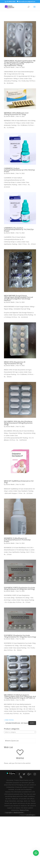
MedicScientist (18, 812)
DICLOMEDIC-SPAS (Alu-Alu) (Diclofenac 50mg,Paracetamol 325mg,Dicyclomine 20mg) (18, 423)
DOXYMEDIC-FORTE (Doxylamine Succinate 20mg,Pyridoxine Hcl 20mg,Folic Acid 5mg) (19, 588)
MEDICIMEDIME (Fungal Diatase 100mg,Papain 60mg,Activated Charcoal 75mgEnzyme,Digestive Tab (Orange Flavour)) (18, 298)
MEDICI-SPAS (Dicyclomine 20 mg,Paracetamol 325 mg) (14, 363)
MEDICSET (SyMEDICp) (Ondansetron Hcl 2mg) (18, 482)
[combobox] (20, 732)
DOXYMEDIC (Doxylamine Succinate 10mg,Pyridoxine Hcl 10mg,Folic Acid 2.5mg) (20, 636)
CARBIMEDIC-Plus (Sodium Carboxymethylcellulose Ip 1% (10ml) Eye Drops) (19, 229)
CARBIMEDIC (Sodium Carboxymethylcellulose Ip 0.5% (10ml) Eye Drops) (19, 170)
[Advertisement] (20, 836)
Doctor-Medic (10, 67)
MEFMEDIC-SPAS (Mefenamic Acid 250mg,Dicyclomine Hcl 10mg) (16, 113)
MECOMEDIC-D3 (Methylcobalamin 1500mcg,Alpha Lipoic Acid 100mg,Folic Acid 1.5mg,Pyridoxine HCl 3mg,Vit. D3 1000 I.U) (20, 696)
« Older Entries (9, 720)
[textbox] (20, 732)
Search (32, 723)
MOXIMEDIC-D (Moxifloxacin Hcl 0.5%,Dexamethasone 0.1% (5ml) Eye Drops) (17, 539)
